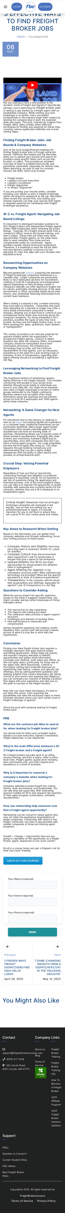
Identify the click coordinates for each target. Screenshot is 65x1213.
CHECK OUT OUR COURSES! (23, 860)
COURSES (45, 6)
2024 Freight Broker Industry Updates (56, 1118)
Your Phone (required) (21, 912)
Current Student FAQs (14, 1159)
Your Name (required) (21, 878)
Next (57, 954)
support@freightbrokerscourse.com (22, 1053)
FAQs (5, 1147)
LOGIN (16, 6)
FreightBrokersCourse (32, 1195)
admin (21, 36)
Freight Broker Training (55, 1053)
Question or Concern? (14, 1153)
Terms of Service (22, 1200)
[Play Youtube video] (32, 85)
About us (40, 1049)
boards (30, 272)
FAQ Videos (8, 1166)
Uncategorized (38, 36)
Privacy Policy (46, 1200)
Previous (10, 954)
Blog (37, 1055)
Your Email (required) (20, 895)
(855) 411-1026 (15, 1059)
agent (19, 422)
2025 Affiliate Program (56, 1101)
